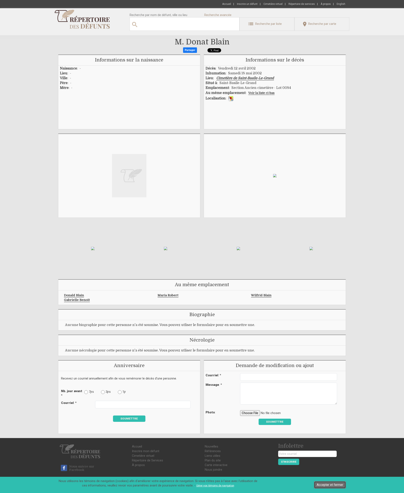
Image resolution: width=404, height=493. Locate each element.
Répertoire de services (301, 4)
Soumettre (129, 418)
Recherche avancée (217, 15)
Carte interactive (216, 465)
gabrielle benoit (77, 300)
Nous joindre (213, 470)
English (341, 4)
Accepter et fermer (330, 485)
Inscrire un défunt (247, 4)
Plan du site (213, 460)
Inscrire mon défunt (145, 451)
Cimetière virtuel (273, 4)
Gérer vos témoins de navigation (215, 485)
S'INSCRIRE (288, 461)
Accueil (226, 4)
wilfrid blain (261, 295)
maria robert (168, 295)
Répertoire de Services (147, 460)
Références (213, 451)
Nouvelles (211, 446)
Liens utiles (212, 456)
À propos (326, 4)
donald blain (74, 295)
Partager (190, 50)
